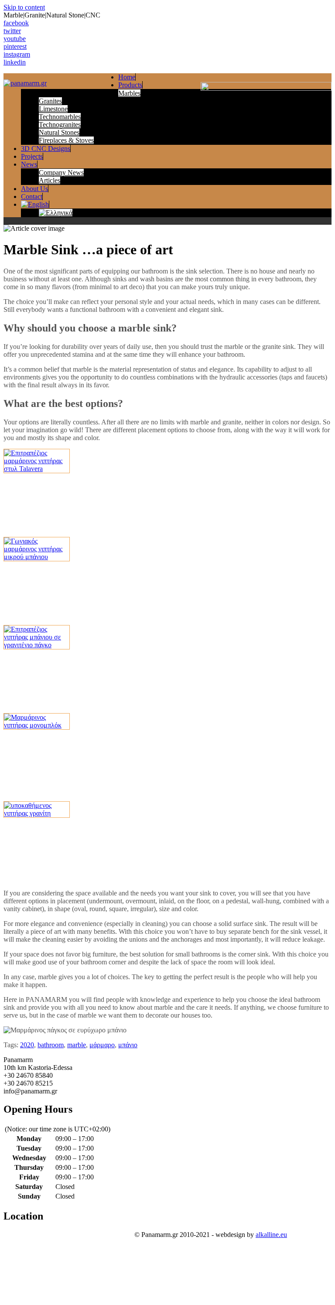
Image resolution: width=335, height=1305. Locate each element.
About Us (34, 188)
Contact (31, 196)
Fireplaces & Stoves (66, 140)
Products (130, 85)
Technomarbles (60, 116)
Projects (32, 156)
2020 (27, 1045)
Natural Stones (59, 132)
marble (76, 1045)
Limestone (53, 109)
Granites (50, 101)
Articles (49, 180)
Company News (61, 172)
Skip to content (24, 7)
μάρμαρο (102, 1045)
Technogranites (60, 124)
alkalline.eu (271, 1234)
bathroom (51, 1045)
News (29, 164)
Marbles (129, 93)
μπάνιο (127, 1045)
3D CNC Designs (45, 148)
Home (126, 77)
